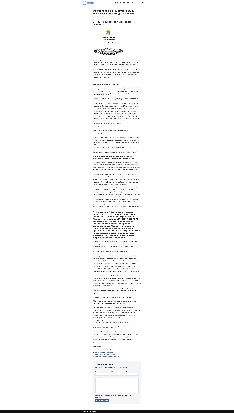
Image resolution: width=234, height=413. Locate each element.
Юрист (142, 2)
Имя (96, 371)
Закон (116, 2)
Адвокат (125, 3)
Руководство (118, 3)
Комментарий (98, 377)
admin (97, 16)
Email (111, 371)
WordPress (93, 411)
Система (133, 2)
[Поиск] (111, 3)
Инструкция (122, 2)
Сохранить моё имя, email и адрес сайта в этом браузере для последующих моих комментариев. (113, 396)
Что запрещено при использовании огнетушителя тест (107, 356)
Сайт (126, 371)
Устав (138, 2)
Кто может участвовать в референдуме (103, 352)
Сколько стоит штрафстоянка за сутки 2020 (104, 354)
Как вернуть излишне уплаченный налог (104, 349)
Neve (83, 411)
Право (128, 2)
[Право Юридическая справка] (88, 3)
